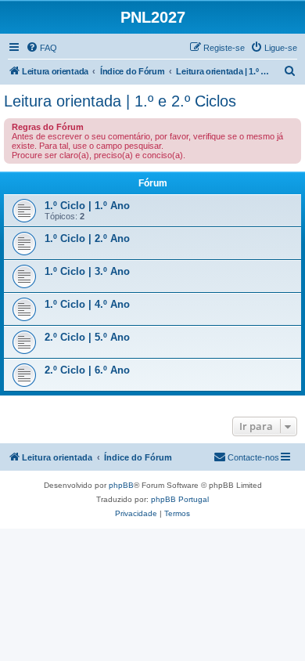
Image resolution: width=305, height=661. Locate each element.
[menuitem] (41, 47)
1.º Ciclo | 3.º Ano (87, 271)
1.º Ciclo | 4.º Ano (87, 304)
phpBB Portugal (180, 499)
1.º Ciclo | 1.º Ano (87, 205)
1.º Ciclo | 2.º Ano (87, 238)
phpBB (121, 485)
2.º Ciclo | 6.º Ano (87, 370)
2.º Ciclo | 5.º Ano (87, 337)
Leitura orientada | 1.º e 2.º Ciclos (120, 101)
